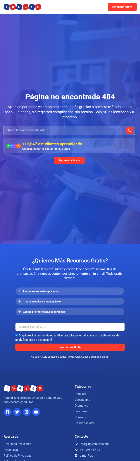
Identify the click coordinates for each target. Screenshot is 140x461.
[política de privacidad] (37, 340)
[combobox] (69, 130)
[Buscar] (129, 130)
